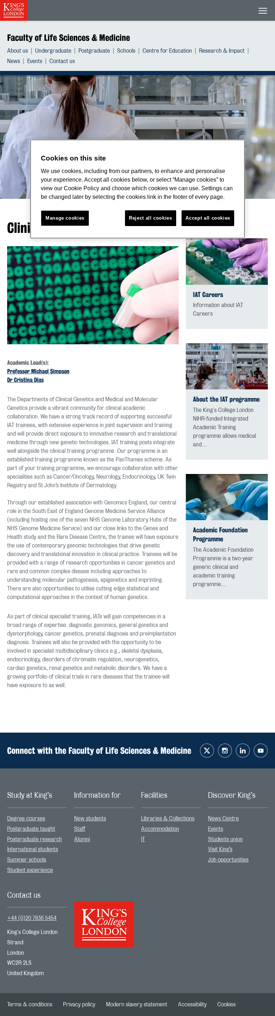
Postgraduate (94, 51)
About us (17, 51)
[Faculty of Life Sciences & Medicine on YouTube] (261, 750)
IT (143, 839)
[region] (137, 189)
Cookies (226, 1004)
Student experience (30, 870)
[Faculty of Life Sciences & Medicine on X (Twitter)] (207, 750)
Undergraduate (53, 51)
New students (90, 818)
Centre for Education (167, 51)
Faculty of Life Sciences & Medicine (68, 37)
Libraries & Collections (167, 818)
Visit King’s (220, 849)
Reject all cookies (150, 218)
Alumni (82, 839)
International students (32, 849)
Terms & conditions (29, 1004)
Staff (79, 829)
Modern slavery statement (136, 1004)
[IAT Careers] (227, 261)
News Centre (223, 818)
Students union (225, 839)
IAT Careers (208, 294)
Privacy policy (79, 1004)
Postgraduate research (34, 839)
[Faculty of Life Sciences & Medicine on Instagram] (225, 750)
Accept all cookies (207, 218)
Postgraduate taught (31, 829)
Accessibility (192, 1004)
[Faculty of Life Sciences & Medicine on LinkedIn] (243, 750)
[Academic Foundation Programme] (227, 497)
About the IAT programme (226, 399)
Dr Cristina (20, 380)
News (13, 61)
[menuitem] (21, 51)
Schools (126, 51)
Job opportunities (228, 860)
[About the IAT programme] (227, 366)
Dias (38, 380)
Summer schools (26, 860)
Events (34, 61)
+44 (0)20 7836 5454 (32, 918)
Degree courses (26, 818)
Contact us (62, 61)
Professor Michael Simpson (38, 371)
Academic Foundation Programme (220, 534)
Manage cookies (65, 218)
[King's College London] (104, 918)
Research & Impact (222, 51)
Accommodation (160, 829)
